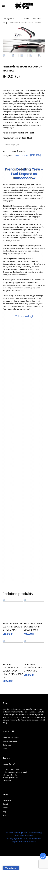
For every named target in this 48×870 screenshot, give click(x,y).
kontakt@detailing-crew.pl (16, 772)
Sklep (5, 749)
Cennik (5, 808)
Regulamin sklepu (10, 741)
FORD (19, 19)
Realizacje (7, 800)
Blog (4, 815)
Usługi (5, 804)
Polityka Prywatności (11, 737)
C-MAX (27, 19)
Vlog (4, 811)
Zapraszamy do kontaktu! (24, 841)
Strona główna (8, 19)
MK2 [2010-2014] (33, 155)
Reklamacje (7, 745)
